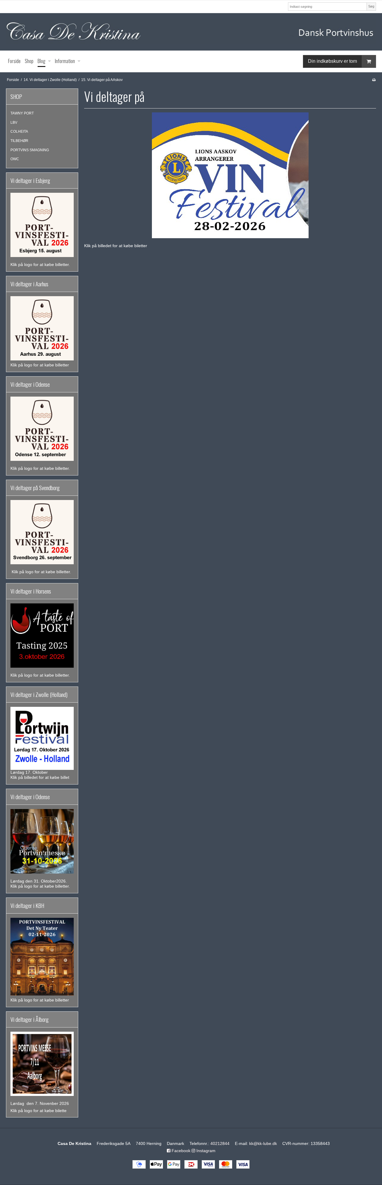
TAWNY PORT (22, 113)
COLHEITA (19, 131)
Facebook (180, 1150)
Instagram (205, 1150)
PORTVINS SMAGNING (29, 150)
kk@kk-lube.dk (263, 1143)
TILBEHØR (19, 141)
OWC (14, 159)
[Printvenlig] (374, 80)
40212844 (219, 1143)
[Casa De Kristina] (191, 31)
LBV (13, 122)
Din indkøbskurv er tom (332, 60)
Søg (371, 6)
